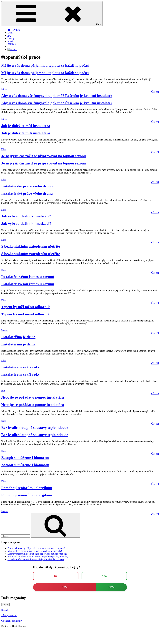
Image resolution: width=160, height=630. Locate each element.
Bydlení (15, 30)
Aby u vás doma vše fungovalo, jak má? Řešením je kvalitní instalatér (56, 96)
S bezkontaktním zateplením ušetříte (30, 246)
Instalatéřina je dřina (18, 337)
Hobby (11, 38)
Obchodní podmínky (11, 620)
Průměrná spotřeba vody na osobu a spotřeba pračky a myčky (38, 556)
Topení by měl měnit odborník (25, 307)
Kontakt (5, 610)
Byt (9, 35)
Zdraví (5, 605)
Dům (10, 32)
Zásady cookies (9, 615)
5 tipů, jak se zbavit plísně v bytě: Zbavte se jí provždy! (35, 551)
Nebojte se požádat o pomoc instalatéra (32, 397)
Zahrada (12, 44)
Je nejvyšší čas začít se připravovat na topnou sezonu (43, 156)
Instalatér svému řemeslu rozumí (27, 277)
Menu (98, 24)
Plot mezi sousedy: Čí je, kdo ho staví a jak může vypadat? (36, 548)
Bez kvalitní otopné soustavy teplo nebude (34, 428)
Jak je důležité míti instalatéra (25, 126)
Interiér (11, 41)
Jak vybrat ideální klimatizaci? (26, 216)
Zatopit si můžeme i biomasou (25, 458)
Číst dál (155, 91)
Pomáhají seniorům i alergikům (26, 488)
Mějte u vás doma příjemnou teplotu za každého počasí (45, 65)
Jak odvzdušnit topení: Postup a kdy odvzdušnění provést (36, 559)
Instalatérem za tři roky (20, 367)
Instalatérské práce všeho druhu (27, 186)
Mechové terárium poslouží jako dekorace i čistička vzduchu (37, 553)
